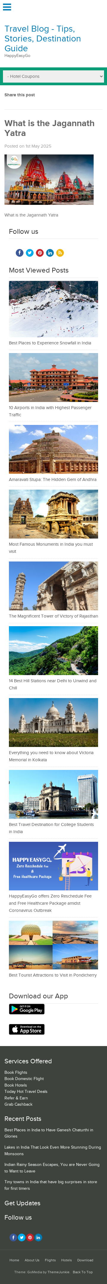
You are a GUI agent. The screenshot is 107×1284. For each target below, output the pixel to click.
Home (14, 1260)
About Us (32, 1260)
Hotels (66, 1260)
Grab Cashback (18, 1104)
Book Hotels (15, 1085)
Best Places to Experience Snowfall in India (50, 343)
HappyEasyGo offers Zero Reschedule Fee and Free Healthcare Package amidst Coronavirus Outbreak (50, 903)
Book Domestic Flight (24, 1078)
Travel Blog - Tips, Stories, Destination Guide (42, 39)
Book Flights (15, 1072)
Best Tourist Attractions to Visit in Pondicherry (53, 975)
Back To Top (83, 1272)
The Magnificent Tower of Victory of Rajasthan (53, 616)
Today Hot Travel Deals (26, 1091)
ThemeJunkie (59, 1272)
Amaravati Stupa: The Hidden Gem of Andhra (53, 479)
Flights (50, 1260)
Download (85, 1260)
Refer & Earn (16, 1098)
